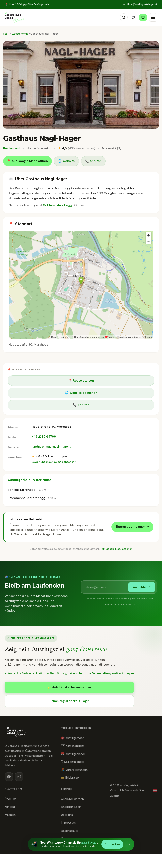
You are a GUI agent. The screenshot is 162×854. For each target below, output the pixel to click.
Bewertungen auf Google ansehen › (54, 462)
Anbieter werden (72, 799)
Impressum (68, 822)
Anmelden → (142, 587)
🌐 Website (66, 161)
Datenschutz (139, 598)
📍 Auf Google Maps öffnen (27, 161)
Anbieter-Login (71, 807)
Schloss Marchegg (57, 205)
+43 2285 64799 (44, 437)
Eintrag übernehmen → (132, 527)
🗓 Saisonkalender (72, 762)
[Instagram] (19, 776)
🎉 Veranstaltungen (74, 770)
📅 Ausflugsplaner (73, 754)
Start (6, 33)
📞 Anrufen (93, 161)
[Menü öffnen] (153, 17)
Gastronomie (20, 33)
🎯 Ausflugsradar (72, 738)
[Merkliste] (133, 17)
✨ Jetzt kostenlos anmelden (69, 687)
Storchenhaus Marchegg (26, 498)
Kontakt (10, 807)
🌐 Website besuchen (81, 393)
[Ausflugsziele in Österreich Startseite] (14, 17)
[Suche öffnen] (124, 17)
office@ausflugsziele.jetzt (140, 4)
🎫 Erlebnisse (70, 777)
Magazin (10, 815)
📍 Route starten (81, 380)
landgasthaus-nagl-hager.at (52, 447)
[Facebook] (9, 776)
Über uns (10, 799)
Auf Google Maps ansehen (117, 549)
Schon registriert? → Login (69, 701)
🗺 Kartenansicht (72, 746)
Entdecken (112, 844)
